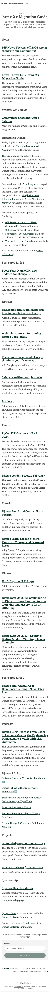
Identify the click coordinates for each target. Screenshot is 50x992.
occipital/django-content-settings (23, 843)
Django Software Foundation (17, 917)
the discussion (9, 178)
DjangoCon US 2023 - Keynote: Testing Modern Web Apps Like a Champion (23, 639)
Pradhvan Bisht (13, 146)
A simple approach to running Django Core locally (21, 335)
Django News (9, 913)
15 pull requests (29, 184)
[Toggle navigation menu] (47, 3)
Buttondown (18, 987)
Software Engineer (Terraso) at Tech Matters (24, 778)
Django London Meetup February (23, 475)
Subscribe (25, 955)
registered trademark (24, 923)
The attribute (18, 241)
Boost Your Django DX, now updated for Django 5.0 (19, 272)
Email (7, 944)
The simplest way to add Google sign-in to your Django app (22, 359)
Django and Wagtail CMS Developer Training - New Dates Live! (23, 689)
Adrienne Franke (10, 199)
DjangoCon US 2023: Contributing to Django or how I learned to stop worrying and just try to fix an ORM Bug (24, 603)
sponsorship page (15, 900)
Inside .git (8, 401)
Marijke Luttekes (30, 195)
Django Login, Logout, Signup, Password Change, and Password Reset (23, 542)
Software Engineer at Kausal (16, 807)
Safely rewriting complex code (22, 377)
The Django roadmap (12, 156)
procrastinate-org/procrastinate (22, 867)
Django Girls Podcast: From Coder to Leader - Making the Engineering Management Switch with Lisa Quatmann (25, 737)
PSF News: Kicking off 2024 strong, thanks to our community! (24, 49)
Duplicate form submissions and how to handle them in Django (23, 311)
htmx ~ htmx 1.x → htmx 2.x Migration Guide (20, 76)
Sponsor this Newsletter (17, 888)
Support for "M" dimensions (19, 233)
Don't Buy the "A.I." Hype (18, 581)
